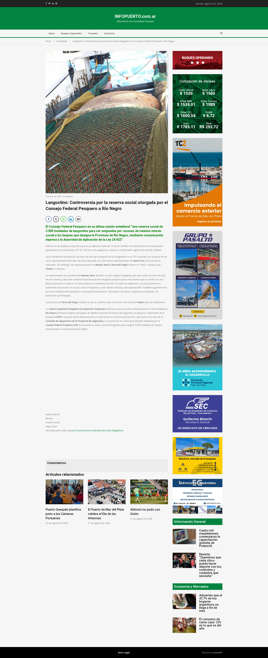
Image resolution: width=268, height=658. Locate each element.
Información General (189, 522)
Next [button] (165, 503)
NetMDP (218, 652)
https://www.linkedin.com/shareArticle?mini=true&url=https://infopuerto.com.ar (53, 3)
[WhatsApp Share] (63, 219)
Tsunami (93, 33)
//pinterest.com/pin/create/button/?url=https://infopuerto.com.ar (56, 3)
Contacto (109, 33)
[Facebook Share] (48, 219)
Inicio (52, 33)
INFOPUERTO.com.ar (135, 16)
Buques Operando (71, 33)
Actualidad (67, 196)
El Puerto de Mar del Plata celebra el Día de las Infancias (106, 514)
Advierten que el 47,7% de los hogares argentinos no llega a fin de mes (210, 603)
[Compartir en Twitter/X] (56, 219)
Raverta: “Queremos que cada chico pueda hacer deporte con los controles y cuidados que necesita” (210, 565)
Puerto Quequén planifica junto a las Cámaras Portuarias (63, 514)
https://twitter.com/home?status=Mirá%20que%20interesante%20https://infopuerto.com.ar (49, 3)
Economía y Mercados (191, 586)
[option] (64, 502)
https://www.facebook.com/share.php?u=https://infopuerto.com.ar (46, 3)
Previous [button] (48, 503)
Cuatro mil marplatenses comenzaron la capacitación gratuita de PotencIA (209, 538)
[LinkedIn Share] (71, 219)
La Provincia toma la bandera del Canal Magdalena (97, 430)
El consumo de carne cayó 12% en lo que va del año (210, 623)
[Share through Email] (78, 219)
